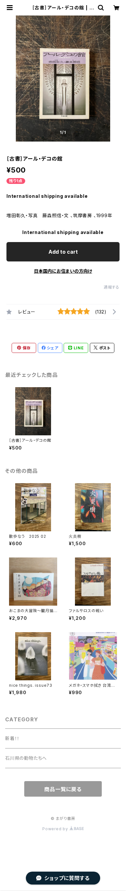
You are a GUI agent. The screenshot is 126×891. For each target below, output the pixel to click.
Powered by (55, 828)
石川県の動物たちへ (26, 758)
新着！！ (12, 738)
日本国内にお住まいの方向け (63, 271)
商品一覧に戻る (63, 789)
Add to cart (63, 252)
